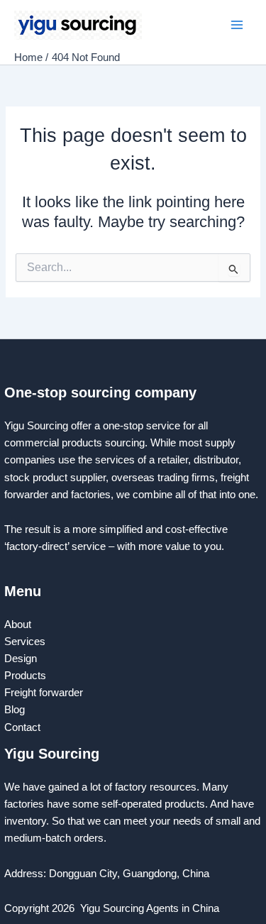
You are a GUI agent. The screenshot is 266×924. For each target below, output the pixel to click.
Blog (14, 709)
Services (24, 641)
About (17, 624)
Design (20, 658)
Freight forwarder (43, 692)
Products (25, 675)
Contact (23, 727)
